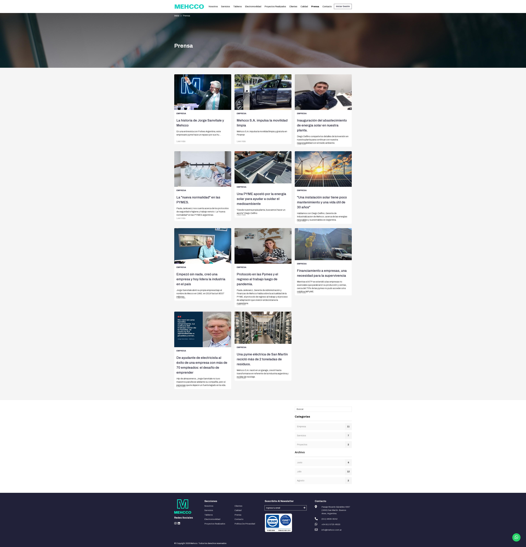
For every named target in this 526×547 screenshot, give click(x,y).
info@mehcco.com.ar (331, 530)
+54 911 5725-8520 (330, 524)
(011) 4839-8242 (329, 519)
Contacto (327, 6)
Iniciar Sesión (343, 6)
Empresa (301, 426)
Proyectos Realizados (275, 6)
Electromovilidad (253, 6)
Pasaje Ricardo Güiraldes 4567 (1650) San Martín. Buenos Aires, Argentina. (335, 510)
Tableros (237, 6)
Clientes (293, 6)
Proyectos (302, 444)
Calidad (304, 6)
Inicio (176, 16)
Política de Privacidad (245, 524)
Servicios (225, 6)
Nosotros (213, 6)
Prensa (315, 6)
